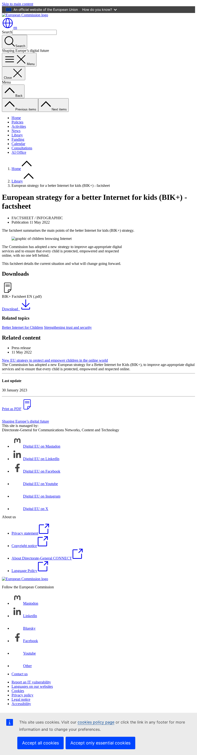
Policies (17, 122)
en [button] (15, 27)
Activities (19, 126)
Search (7, 32)
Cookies (18, 691)
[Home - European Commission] (25, 15)
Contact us (20, 674)
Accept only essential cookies (100, 742)
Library (17, 135)
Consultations (22, 148)
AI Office (19, 152)
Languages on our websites (32, 686)
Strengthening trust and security (68, 327)
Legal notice (21, 699)
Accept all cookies (40, 742)
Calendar (18, 144)
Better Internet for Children (22, 327)
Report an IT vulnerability (31, 682)
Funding (18, 139)
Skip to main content (17, 4)
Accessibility (21, 704)
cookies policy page (96, 722)
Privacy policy (22, 695)
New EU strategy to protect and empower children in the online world (55, 360)
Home (16, 118)
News (16, 131)
